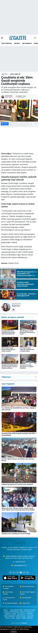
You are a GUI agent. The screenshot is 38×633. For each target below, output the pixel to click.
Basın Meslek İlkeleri (16, 610)
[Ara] (35, 38)
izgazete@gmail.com (20, 565)
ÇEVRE (14, 614)
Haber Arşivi (26, 603)
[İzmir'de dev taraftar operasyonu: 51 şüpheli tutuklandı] (28, 359)
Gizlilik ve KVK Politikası (11, 612)
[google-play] (27, 578)
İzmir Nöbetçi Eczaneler (8, 587)
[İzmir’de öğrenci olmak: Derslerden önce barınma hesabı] (28, 325)
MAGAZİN (30, 616)
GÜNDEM (7, 614)
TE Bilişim (24, 623)
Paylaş (6, 124)
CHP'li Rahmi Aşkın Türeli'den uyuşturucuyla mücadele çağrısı (27, 349)
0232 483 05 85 (20, 562)
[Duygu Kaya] (6, 307)
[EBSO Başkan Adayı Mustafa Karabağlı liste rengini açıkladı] (10, 342)
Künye (5, 610)
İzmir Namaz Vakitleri (8, 593)
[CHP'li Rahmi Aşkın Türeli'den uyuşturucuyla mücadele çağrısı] (28, 342)
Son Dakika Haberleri (11, 603)
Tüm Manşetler (26, 597)
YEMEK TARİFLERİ (27, 618)
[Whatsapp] (24, 572)
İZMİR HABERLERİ (15, 74)
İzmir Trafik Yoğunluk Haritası (27, 593)
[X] (13, 572)
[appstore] (10, 578)
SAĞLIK (7, 618)
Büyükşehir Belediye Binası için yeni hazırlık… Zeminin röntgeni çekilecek (10, 366)
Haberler (4, 74)
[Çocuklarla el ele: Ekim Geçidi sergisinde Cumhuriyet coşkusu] (19, 111)
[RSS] (27, 572)
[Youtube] (20, 572)
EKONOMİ (30, 614)
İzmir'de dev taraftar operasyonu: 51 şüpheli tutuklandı (26, 366)
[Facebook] (10, 572)
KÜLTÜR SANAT (21, 616)
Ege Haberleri (27, 43)
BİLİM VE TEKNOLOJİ (26, 612)
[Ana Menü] (2, 38)
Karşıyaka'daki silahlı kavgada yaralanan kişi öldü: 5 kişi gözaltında (8, 332)
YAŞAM (18, 618)
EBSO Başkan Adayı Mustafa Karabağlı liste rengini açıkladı (8, 349)
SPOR (12, 618)
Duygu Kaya (16, 306)
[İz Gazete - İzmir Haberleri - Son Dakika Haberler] (18, 37)
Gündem (17, 43)
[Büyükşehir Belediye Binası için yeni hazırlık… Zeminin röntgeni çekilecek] (10, 359)
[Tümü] (35, 377)
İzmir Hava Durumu (28, 586)
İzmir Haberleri (6, 43)
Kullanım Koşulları (29, 610)
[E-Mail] (13, 309)
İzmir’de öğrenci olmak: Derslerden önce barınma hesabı (27, 332)
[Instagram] (17, 572)
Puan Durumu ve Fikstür (9, 598)
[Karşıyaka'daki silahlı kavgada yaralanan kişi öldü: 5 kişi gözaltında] (10, 325)
